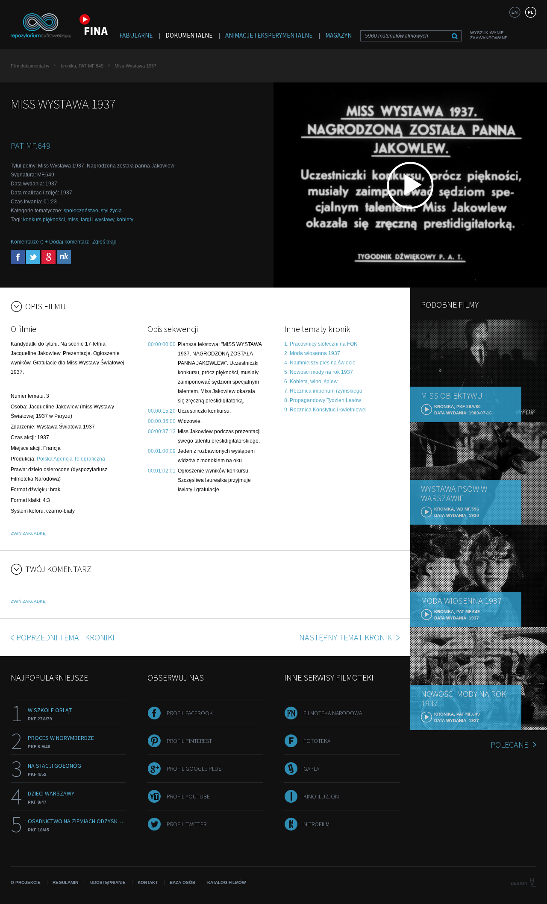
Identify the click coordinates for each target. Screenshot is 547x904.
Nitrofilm (316, 824)
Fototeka (316, 741)
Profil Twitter (186, 824)
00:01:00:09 (162, 451)
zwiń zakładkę (28, 533)
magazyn (338, 35)
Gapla (311, 768)
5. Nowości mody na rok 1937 (318, 372)
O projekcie (26, 882)
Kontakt (148, 882)
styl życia (111, 211)
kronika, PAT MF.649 (82, 65)
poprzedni (65, 637)
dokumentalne (188, 35)
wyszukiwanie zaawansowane (489, 35)
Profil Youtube (188, 796)
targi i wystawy (97, 220)
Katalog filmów (226, 882)
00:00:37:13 (162, 431)
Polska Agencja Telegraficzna (71, 459)
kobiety (125, 220)
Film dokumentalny (30, 65)
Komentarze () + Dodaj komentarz (50, 242)
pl (530, 12)
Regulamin (65, 882)
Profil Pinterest (189, 741)
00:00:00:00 (162, 344)
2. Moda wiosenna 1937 (312, 353)
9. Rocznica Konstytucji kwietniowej (325, 410)
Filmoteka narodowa (332, 713)
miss (73, 220)
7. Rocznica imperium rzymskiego (323, 391)
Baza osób (182, 882)
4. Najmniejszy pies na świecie (320, 363)
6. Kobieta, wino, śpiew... (312, 381)
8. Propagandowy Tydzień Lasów (322, 400)
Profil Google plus (194, 768)
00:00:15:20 (162, 411)
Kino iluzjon (321, 796)
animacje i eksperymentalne (268, 35)
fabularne (136, 35)
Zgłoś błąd (104, 242)
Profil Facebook (190, 713)
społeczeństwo (81, 211)
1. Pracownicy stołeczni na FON (321, 344)
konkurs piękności (44, 220)
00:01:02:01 (162, 471)
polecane (509, 744)
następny (346, 637)
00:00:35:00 (162, 421)
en (515, 12)
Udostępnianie (108, 882)
